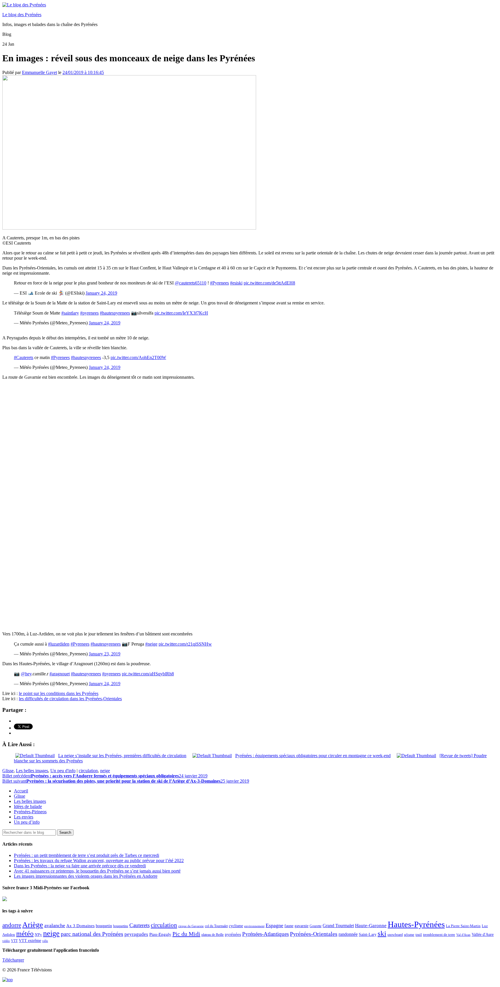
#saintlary (70, 312)
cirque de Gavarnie (191, 926)
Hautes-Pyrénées (416, 924)
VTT (14, 941)
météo (25, 933)
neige (105, 770)
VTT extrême (30, 940)
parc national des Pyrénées (92, 934)
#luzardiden (58, 644)
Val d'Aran (463, 934)
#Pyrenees (219, 282)
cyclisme (236, 926)
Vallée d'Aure (483, 934)
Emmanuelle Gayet (39, 72)
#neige (151, 644)
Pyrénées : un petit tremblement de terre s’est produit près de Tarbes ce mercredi (86, 855)
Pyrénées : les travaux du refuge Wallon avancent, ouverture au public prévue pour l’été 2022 (99, 860)
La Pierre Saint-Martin (463, 926)
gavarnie (301, 926)
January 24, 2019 (101, 293)
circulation (88, 770)
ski (382, 933)
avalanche (54, 925)
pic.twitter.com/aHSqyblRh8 (148, 673)
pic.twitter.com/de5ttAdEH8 (269, 282)
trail (419, 934)
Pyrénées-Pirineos (30, 811)
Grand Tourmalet (338, 925)
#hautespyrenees (115, 312)
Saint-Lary (367, 934)
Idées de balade (28, 806)
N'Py (38, 934)
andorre (11, 925)
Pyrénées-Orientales (313, 934)
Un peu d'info (63, 770)
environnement (254, 926)
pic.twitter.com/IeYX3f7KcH (181, 312)
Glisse (8, 770)
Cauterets (139, 925)
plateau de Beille (212, 935)
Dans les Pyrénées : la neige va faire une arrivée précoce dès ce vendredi (80, 865)
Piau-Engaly (160, 934)
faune (288, 926)
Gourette (315, 926)
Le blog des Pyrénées (21, 14)
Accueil (21, 790)
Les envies (23, 816)
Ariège (32, 925)
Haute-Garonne (371, 925)
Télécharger (13, 960)
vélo (45, 940)
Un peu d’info (27, 822)
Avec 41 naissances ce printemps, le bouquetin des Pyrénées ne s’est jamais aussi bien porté (97, 870)
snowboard (395, 935)
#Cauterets (23, 357)
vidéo (6, 940)
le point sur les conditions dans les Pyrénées (58, 693)
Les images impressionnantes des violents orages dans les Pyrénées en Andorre (85, 876)
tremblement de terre (439, 935)
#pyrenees (89, 312)
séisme (409, 934)
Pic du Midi (186, 934)
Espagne (274, 925)
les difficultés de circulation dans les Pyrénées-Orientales (70, 698)
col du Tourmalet (216, 926)
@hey (26, 673)
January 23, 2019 (104, 653)
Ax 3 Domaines (80, 925)
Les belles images (32, 770)
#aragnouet (59, 673)
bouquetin (104, 926)
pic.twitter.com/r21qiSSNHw (185, 644)
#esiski (236, 282)
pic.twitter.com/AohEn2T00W (138, 357)
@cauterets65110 (190, 282)
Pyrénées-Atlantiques (265, 934)
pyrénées (233, 934)
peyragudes (136, 934)
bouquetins (120, 926)
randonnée (348, 934)
